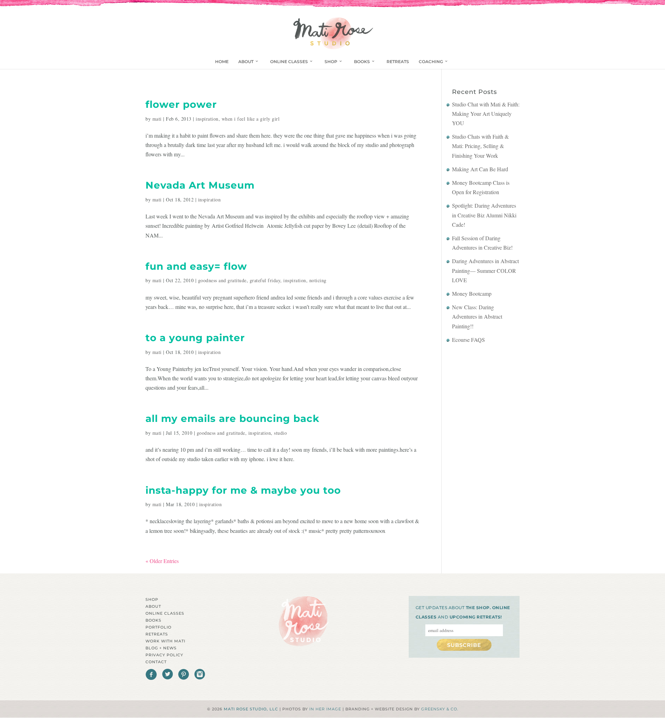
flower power (181, 104)
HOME (222, 61)
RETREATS (398, 61)
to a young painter (195, 338)
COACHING (431, 61)
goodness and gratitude (222, 280)
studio (280, 433)
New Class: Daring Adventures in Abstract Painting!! (477, 316)
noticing (318, 280)
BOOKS (362, 61)
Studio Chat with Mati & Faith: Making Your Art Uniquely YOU (486, 114)
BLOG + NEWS (161, 648)
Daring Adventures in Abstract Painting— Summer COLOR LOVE (485, 270)
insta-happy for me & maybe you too (243, 490)
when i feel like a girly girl (251, 118)
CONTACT (156, 661)
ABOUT (246, 61)
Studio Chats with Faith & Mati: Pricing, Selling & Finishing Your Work (480, 146)
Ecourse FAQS (468, 339)
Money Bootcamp (471, 293)
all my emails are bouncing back (232, 418)
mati (157, 118)
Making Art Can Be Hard (480, 169)
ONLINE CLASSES (289, 61)
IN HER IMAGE (325, 709)
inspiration (207, 118)
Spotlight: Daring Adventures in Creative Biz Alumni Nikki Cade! (484, 215)
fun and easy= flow (196, 266)
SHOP (331, 61)
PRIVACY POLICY (164, 654)
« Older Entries (162, 560)
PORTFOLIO (158, 627)
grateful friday (265, 280)
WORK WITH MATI (165, 641)
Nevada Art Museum (200, 185)
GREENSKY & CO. (439, 709)
